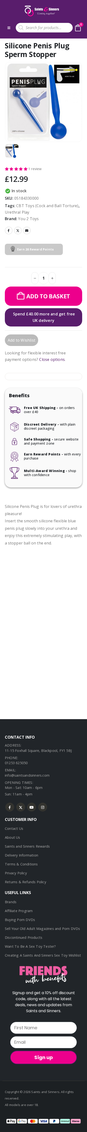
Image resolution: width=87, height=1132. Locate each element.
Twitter (18, 230)
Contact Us (14, 828)
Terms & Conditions (21, 864)
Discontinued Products (23, 937)
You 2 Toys (28, 218)
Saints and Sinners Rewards (27, 846)
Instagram (42, 807)
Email (27, 230)
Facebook (9, 230)
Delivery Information (21, 855)
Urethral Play (17, 212)
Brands (10, 902)
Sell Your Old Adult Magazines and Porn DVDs (42, 928)
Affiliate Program (19, 910)
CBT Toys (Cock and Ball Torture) (47, 205)
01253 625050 (16, 763)
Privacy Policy (16, 873)
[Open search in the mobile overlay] (44, 27)
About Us (12, 837)
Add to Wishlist (21, 340)
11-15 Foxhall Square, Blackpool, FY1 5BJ (38, 750)
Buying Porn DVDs (20, 919)
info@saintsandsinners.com (27, 775)
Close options (52, 359)
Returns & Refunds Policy (25, 882)
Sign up (43, 1057)
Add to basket (48, 296)
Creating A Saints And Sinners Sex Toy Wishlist (43, 955)
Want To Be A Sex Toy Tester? (30, 946)
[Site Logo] (41, 11)
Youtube (31, 807)
